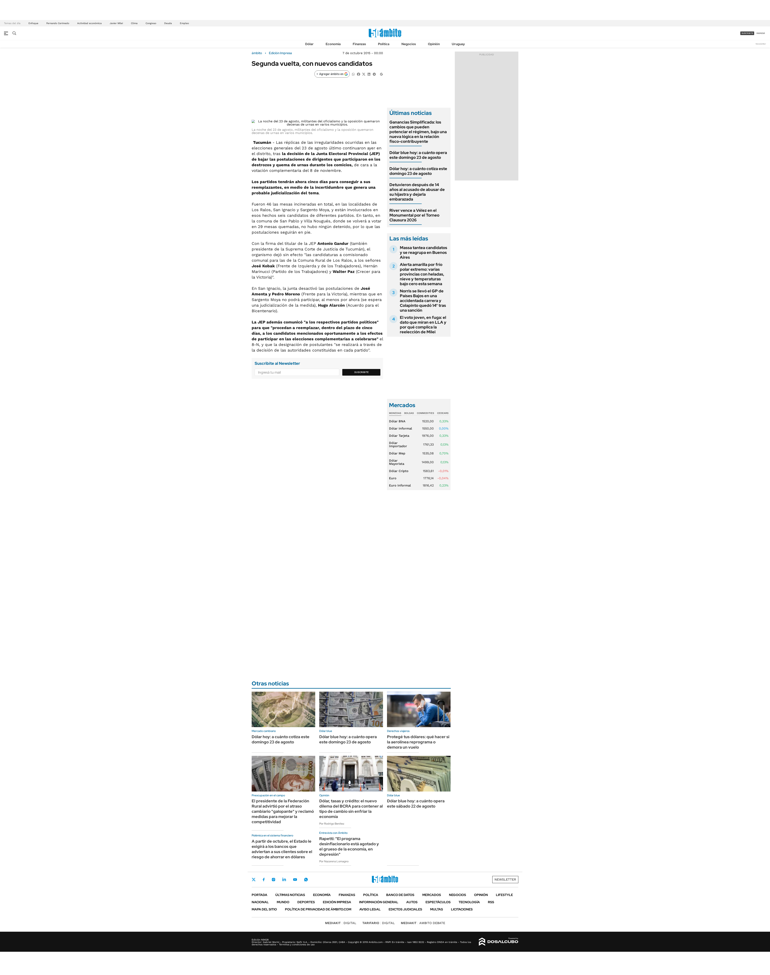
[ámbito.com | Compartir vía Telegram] (374, 74)
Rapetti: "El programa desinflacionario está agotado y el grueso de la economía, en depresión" (349, 846)
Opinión (434, 44)
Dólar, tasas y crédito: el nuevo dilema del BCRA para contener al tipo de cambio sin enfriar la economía (351, 808)
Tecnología (469, 902)
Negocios (408, 44)
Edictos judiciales (405, 909)
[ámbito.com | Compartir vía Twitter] (363, 74)
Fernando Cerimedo (57, 23)
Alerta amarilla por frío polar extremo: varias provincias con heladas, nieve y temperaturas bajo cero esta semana (422, 274)
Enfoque (33, 23)
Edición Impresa (337, 902)
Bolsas (409, 413)
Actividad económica (89, 23)
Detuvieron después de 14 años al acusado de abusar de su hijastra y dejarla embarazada (417, 192)
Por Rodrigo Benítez (331, 823)
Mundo (283, 902)
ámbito (257, 53)
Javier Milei (116, 23)
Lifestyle (504, 895)
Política (383, 44)
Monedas (395, 413)
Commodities (425, 413)
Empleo (184, 23)
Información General (378, 902)
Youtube (295, 879)
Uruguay (458, 44)
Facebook (264, 879)
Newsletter (761, 44)
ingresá (760, 33)
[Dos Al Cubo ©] (498, 942)
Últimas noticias (290, 895)
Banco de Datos (400, 895)
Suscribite (361, 372)
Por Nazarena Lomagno (334, 861)
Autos (411, 902)
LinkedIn (284, 879)
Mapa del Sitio (264, 909)
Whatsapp (306, 879)
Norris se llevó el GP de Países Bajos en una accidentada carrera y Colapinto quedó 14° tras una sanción (423, 300)
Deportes (306, 902)
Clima (134, 23)
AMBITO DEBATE (423, 923)
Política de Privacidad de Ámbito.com (318, 909)
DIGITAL (340, 923)
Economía (333, 44)
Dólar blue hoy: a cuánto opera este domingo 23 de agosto (418, 155)
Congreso (151, 23)
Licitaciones (462, 909)
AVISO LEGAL (370, 909)
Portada (259, 895)
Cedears (443, 413)
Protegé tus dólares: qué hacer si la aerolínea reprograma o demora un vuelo (418, 742)
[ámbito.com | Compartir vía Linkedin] (369, 74)
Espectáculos (438, 902)
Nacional (260, 902)
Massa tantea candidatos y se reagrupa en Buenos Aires (423, 252)
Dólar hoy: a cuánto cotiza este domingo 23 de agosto (418, 171)
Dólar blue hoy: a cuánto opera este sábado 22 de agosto (416, 803)
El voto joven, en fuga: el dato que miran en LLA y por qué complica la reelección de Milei (423, 324)
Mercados (431, 895)
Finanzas (359, 44)
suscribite (747, 33)
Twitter (254, 879)
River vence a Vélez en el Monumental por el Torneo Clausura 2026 (414, 215)
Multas (436, 909)
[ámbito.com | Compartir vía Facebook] (358, 74)
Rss (491, 902)
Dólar (309, 44)
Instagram (273, 879)
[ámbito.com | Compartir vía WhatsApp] (353, 74)
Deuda (168, 23)
